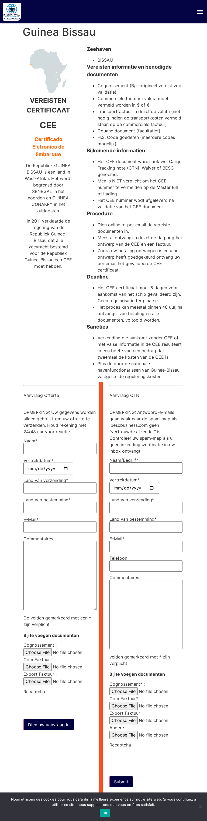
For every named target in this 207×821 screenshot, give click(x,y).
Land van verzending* (45, 480)
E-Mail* (31, 519)
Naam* (30, 441)
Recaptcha (34, 691)
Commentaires (38, 539)
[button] (199, 11)
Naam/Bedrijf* (123, 460)
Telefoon (118, 558)
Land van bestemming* (47, 500)
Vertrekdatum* (38, 460)
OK (105, 813)
